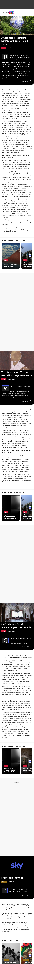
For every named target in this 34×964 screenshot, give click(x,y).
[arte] (10, 12)
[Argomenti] (29, 12)
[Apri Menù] (3, 12)
